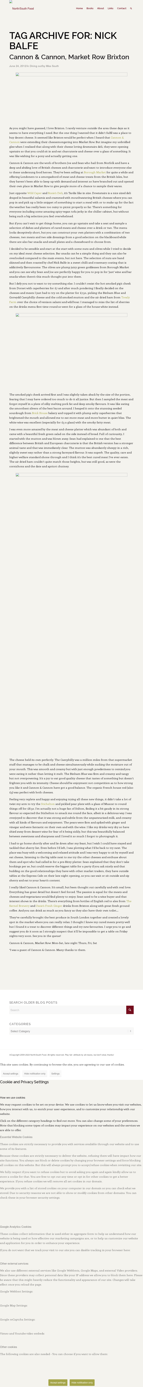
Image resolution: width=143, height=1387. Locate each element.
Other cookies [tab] (8, 1347)
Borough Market (95, 172)
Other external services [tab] (14, 1263)
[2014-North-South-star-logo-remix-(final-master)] (21, 8)
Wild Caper (34, 193)
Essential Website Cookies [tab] (16, 1137)
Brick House (40, 413)
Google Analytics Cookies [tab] (15, 1226)
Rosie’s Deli (55, 193)
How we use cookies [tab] (12, 1097)
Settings (55, 1073)
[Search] (131, 8)
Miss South (52, 66)
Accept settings (10, 1073)
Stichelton (48, 804)
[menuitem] (79, 8)
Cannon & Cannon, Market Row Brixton (69, 57)
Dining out (36, 66)
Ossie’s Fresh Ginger (49, 906)
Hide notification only (34, 1073)
